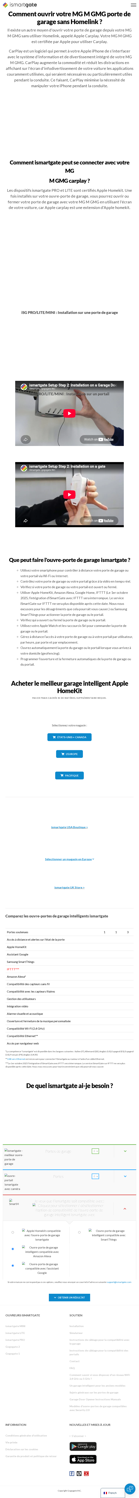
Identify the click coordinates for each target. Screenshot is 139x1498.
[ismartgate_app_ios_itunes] (83, 1459)
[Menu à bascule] (133, 5)
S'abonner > (79, 1436)
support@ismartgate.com (119, 1282)
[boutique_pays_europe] (69, 760)
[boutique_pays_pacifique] (70, 782)
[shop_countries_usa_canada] (69, 743)
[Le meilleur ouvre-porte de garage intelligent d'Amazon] (69, 808)
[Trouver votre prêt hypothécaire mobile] (69, 1093)
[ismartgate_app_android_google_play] (83, 1446)
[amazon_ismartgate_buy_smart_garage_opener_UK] (69, 869)
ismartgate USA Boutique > (69, 827)
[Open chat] (130, 1489)
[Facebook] (72, 1473)
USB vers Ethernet (16, 1059)
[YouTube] (86, 1473)
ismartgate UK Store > (69, 887)
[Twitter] (79, 1473)
